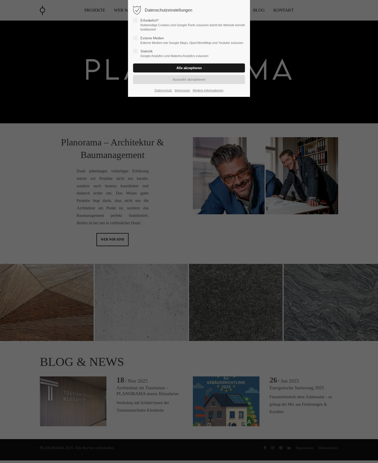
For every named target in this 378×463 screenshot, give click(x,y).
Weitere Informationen (208, 90)
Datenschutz (163, 90)
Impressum (182, 90)
